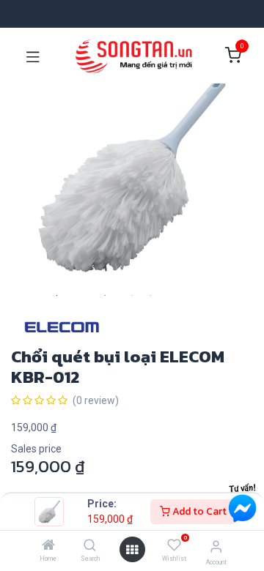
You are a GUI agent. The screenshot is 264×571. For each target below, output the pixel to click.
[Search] (90, 546)
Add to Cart (198, 511)
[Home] (48, 546)
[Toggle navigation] (33, 56)
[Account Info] (216, 546)
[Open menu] (132, 550)
